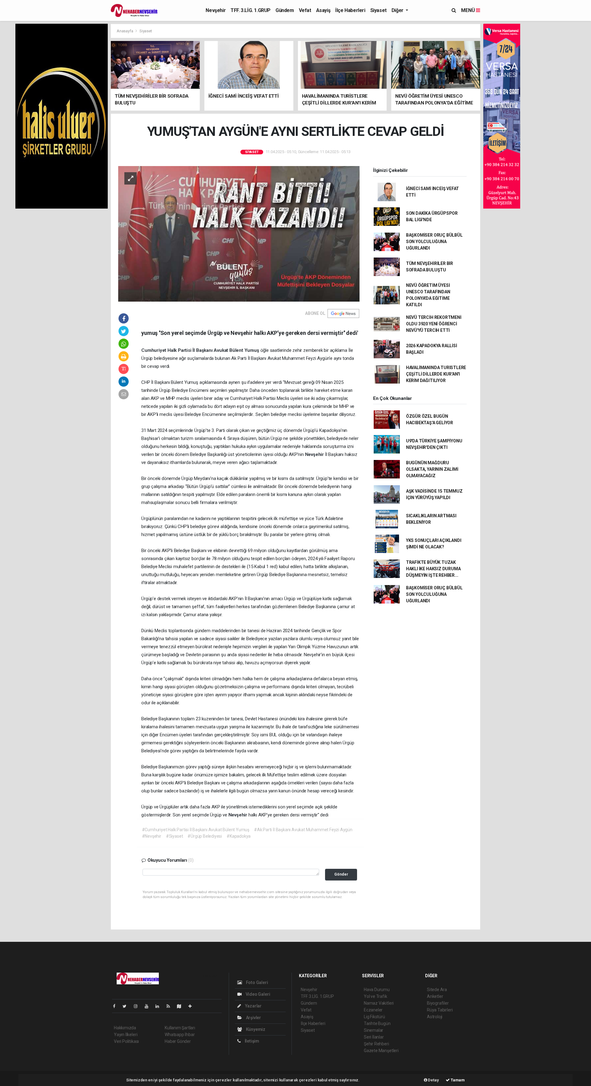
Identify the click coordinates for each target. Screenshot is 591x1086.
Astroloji (434, 1016)
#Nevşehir (151, 836)
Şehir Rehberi (376, 1043)
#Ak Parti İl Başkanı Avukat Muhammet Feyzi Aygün (303, 829)
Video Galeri (257, 994)
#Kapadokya (239, 836)
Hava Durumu (377, 989)
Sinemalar (373, 1030)
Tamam (457, 1080)
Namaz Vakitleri (379, 1003)
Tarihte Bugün (377, 1023)
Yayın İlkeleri (125, 1034)
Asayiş (323, 10)
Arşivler (253, 1017)
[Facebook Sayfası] (116, 1006)
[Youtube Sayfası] (149, 1006)
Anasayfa (125, 31)
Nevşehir (216, 10)
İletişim (251, 1041)
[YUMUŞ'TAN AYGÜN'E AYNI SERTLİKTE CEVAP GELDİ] (239, 233)
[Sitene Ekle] (192, 1006)
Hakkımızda (125, 1027)
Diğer (398, 10)
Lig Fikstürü (374, 1016)
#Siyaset (174, 836)
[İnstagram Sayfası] (138, 1006)
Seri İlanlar (374, 1037)
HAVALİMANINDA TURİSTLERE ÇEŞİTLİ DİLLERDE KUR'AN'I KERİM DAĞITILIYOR (436, 374)
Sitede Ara (437, 989)
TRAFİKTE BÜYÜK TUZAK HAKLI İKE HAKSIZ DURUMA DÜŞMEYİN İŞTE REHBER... (433, 569)
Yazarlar (253, 1005)
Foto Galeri (256, 982)
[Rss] (171, 1006)
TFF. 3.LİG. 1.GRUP (251, 10)
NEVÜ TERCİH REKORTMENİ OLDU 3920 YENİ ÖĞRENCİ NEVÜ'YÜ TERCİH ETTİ (433, 324)
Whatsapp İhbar (180, 1034)
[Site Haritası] (181, 1006)
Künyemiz (255, 1029)
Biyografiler (438, 1003)
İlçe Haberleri (350, 10)
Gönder (341, 874)
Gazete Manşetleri (381, 1050)
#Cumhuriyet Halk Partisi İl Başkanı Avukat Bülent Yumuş (195, 829)
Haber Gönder (178, 1041)
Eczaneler (373, 1009)
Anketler (435, 996)
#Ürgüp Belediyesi (204, 836)
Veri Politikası (126, 1041)
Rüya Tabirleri (439, 1009)
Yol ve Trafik (375, 996)
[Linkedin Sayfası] (159, 1006)
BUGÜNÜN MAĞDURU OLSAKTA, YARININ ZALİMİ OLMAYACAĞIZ (432, 469)
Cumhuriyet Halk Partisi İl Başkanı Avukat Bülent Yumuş (200, 350)
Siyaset (378, 10)
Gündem (284, 10)
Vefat (305, 10)
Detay (433, 1080)
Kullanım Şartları (180, 1027)
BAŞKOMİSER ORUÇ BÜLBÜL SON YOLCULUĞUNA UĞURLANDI (434, 241)
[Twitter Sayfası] (127, 1006)
